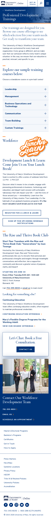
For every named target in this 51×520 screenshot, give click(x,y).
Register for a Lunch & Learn (22, 213)
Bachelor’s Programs (12, 435)
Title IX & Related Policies (15, 478)
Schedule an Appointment (17, 419)
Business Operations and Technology (18, 105)
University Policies (11, 482)
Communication (13, 113)
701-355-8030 (13, 288)
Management (12, 96)
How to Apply (10, 448)
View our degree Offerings (18, 326)
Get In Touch (9, 443)
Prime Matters (10, 459)
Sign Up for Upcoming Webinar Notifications (25, 222)
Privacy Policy (9, 470)
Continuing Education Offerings (21, 314)
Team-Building (13, 120)
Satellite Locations (12, 467)
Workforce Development (15, 10)
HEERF (7, 474)
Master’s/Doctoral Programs (16, 431)
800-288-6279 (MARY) (31, 510)
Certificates (8, 439)
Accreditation (9, 486)
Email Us (7, 414)
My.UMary (8, 463)
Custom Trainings (14, 127)
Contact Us (25, 349)
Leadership (11, 89)
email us (26, 288)
